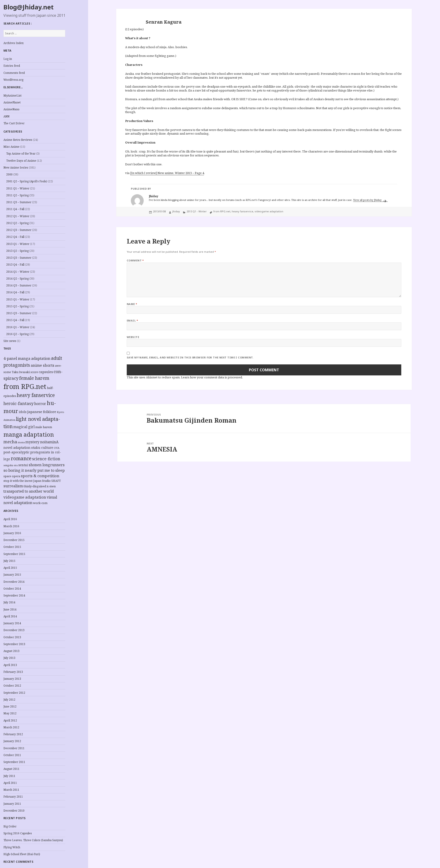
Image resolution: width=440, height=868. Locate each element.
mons (21, 442)
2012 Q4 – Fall (15, 237)
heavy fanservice (36, 395)
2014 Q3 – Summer (18, 285)
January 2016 (12, 533)
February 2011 (13, 797)
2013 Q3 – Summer (18, 258)
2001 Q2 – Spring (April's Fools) (26, 181)
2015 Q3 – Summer (18, 313)
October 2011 (12, 755)
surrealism (13, 485)
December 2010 (14, 811)
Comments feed (14, 73)
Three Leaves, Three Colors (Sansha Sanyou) (33, 840)
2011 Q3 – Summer (18, 202)
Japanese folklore (41, 411)
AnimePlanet (12, 102)
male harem (43, 427)
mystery (32, 442)
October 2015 (12, 547)
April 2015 (10, 568)
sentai (23, 465)
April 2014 (10, 616)
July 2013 (9, 658)
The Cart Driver (14, 123)
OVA (56, 447)
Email (132, 320)
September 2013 (14, 644)
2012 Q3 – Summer (18, 230)
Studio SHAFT (51, 481)
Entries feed (11, 66)
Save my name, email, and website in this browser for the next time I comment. (190, 357)
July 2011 (9, 776)
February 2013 (13, 672)
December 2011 (14, 748)
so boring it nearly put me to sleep (34, 470)
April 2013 (10, 665)
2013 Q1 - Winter (197, 211)
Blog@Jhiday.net (28, 7)
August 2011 (11, 769)
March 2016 (11, 526)
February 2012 (13, 734)
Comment (135, 260)
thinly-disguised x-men (40, 486)
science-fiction (46, 458)
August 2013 (11, 651)
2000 (9, 174)
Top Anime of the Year (21, 153)
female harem (34, 378)
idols (23, 412)
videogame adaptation (24, 497)
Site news (9, 341)
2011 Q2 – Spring (17, 195)
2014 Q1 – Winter (17, 272)
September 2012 (14, 693)
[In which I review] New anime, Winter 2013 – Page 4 (167, 173)
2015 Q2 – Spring (17, 306)
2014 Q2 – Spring (17, 278)
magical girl (24, 426)
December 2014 (14, 582)
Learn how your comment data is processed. (212, 377)
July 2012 (9, 700)
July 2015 (9, 561)
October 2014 (12, 589)
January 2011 (12, 804)
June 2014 (9, 609)
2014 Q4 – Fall (15, 292)
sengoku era (10, 465)
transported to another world (28, 491)
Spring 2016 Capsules (17, 833)
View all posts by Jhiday (367, 200)
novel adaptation (16, 447)
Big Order (9, 826)
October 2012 (12, 686)
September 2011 (14, 762)
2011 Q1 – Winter (17, 188)
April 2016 (10, 519)
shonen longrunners (47, 464)
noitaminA (49, 441)
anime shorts (42, 365)
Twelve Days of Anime (21, 161)
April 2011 (10, 783)
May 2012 (9, 713)
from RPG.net (24, 386)
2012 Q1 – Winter (17, 216)
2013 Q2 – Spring (17, 251)
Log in (7, 59)
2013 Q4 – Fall (15, 264)
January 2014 (12, 623)
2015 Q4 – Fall (15, 320)
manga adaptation (28, 434)
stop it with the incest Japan (22, 481)
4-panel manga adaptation (26, 358)
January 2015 (12, 575)
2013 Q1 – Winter (17, 244)
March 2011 (11, 790)
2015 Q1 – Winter (17, 299)
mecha (10, 441)
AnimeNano (11, 109)
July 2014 (9, 602)
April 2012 (10, 720)
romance (21, 458)
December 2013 (14, 630)
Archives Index (13, 43)
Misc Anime (11, 147)
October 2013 (12, 637)
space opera (11, 476)
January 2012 (12, 741)
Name (132, 304)
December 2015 (14, 540)
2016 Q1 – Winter (17, 327)
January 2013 (12, 679)
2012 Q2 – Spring (17, 223)
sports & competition (40, 475)
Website (133, 337)
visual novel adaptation (30, 500)
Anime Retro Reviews (17, 140)
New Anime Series (15, 167)
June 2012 (9, 706)
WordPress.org (13, 80)
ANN (6, 116)
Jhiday (176, 211)
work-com (40, 503)
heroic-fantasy (18, 403)
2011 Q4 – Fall (15, 209)
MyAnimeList (12, 95)
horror (40, 403)
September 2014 (14, 595)
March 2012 (11, 727)
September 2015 (14, 554)
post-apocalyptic (16, 452)
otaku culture (42, 447)
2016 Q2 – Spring (17, 334)
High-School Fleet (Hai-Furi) (21, 854)
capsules (46, 371)
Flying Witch (11, 847)
